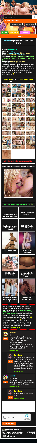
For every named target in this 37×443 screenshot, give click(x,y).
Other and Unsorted (13, 53)
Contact (4, 436)
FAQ (8, 436)
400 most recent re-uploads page (17, 318)
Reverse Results (30, 24)
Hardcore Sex (15, 56)
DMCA (14, 436)
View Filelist (8, 79)
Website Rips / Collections (17, 62)
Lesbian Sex (23, 56)
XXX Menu (19, 36)
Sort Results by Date (16, 24)
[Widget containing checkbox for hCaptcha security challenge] (16, 417)
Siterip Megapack (25, 53)
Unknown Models (12, 55)
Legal (11, 436)
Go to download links (26, 79)
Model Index (21, 55)
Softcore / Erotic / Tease (19, 58)
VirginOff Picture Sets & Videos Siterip (22, 41)
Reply (5, 338)
